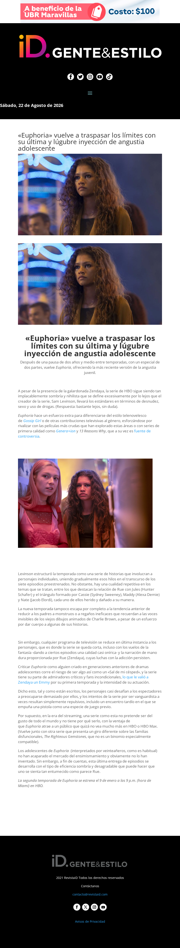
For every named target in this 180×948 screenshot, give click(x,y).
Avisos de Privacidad (90, 921)
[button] (24, 11)
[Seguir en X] (85, 907)
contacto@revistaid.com (90, 894)
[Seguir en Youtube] (103, 907)
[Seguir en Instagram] (94, 907)
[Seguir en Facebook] (76, 907)
